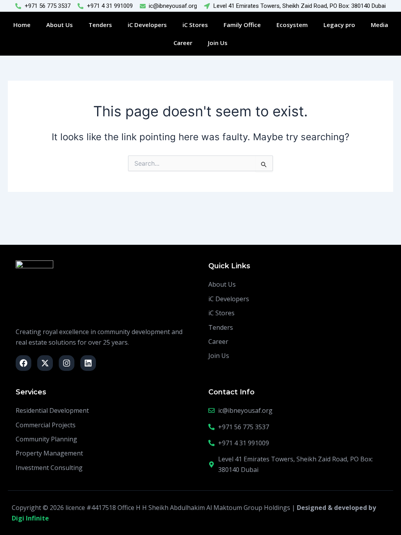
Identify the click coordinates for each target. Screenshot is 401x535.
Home (22, 25)
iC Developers (147, 25)
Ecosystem (292, 25)
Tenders (100, 25)
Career (182, 43)
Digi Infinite (30, 518)
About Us (59, 25)
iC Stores (195, 25)
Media (379, 25)
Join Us (218, 43)
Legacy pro (339, 25)
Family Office (242, 25)
